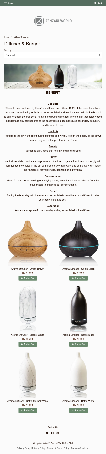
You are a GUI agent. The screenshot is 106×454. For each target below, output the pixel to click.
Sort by (7, 50)
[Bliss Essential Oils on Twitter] (47, 433)
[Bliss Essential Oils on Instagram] (57, 433)
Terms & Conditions (80, 448)
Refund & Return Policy (58, 448)
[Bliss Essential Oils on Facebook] (52, 433)
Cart (99, 3)
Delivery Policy (24, 448)
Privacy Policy (38, 448)
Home (6, 37)
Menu (10, 3)
